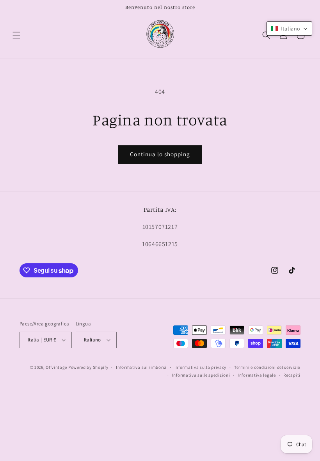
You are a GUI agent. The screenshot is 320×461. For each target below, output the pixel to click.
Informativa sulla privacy (200, 367)
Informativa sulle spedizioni (201, 375)
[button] (16, 35)
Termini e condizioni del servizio (267, 367)
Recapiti (291, 375)
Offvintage (56, 367)
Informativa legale (257, 375)
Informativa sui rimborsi (141, 367)
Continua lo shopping (160, 154)
